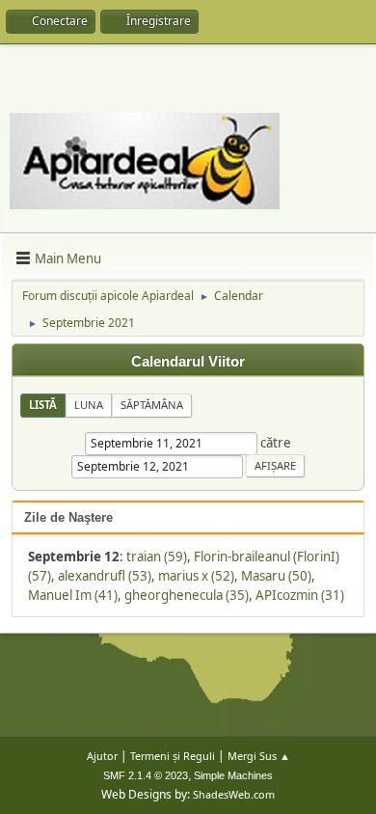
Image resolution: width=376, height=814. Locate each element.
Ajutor (102, 755)
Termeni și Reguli (172, 755)
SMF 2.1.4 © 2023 (145, 775)
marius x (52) (196, 575)
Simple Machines (233, 775)
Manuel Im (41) (73, 595)
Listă (43, 404)
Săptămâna (152, 404)
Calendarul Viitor (188, 361)
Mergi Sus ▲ (259, 755)
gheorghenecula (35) (186, 595)
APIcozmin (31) (299, 595)
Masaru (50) (276, 575)
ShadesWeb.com (234, 794)
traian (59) (156, 556)
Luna (88, 404)
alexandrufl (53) (104, 575)
